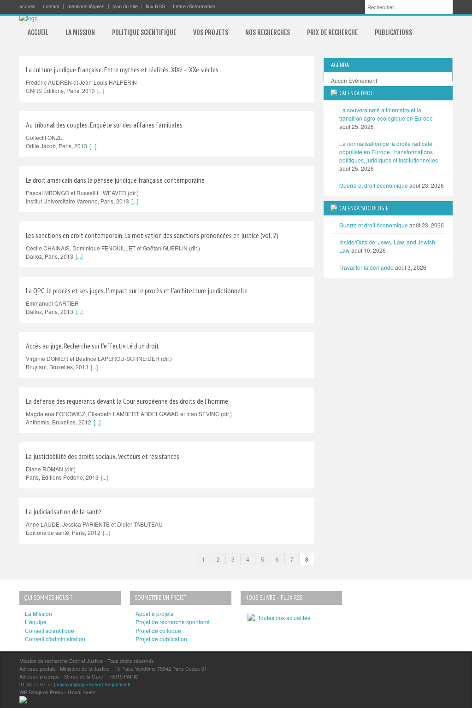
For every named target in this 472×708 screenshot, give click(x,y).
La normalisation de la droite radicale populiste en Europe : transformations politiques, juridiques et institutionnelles (388, 151)
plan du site (125, 6)
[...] (100, 90)
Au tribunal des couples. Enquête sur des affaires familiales (104, 124)
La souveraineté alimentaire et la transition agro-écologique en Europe (386, 114)
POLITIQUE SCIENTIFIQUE (144, 32)
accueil (27, 6)
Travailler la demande (366, 267)
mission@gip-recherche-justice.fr (94, 684)
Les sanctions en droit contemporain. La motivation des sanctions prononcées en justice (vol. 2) (152, 235)
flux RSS (155, 6)
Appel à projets (154, 613)
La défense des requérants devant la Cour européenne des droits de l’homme (127, 401)
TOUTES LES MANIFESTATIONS (372, 97)
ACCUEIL (38, 32)
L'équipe (36, 622)
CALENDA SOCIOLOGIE (364, 208)
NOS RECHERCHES (267, 32)
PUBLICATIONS (393, 32)
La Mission (38, 613)
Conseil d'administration (55, 639)
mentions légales (86, 6)
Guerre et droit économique (373, 185)
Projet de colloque (158, 630)
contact (51, 6)
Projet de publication (161, 639)
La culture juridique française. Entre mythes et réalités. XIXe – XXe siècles (122, 69)
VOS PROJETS (210, 32)
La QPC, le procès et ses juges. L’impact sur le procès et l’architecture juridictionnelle (137, 290)
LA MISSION (80, 32)
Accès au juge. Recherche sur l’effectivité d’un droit (92, 345)
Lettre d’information (194, 6)
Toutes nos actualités (282, 617)
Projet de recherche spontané (173, 622)
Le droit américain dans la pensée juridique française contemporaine (115, 180)
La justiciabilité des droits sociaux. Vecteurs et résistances (102, 456)
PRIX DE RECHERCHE (332, 32)
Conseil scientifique (49, 630)
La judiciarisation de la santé (63, 511)
